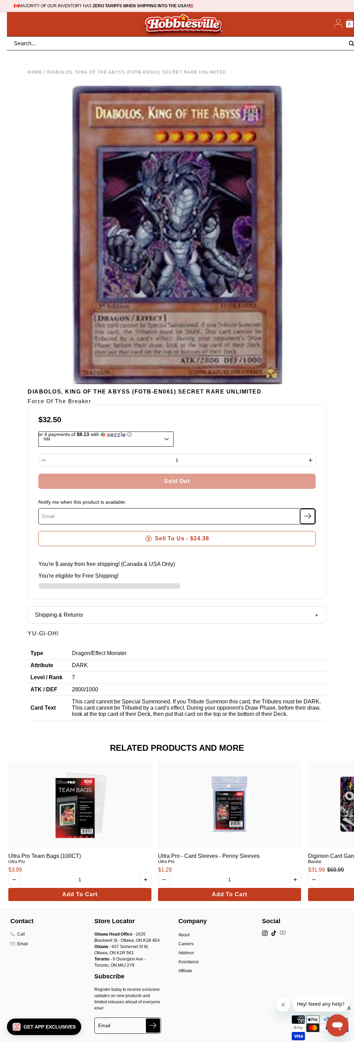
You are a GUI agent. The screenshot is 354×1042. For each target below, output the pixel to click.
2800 (78, 689)
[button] (44, 1027)
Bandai (315, 861)
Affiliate (185, 970)
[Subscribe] (307, 516)
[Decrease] (43, 460)
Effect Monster (109, 653)
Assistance (188, 961)
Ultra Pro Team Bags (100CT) (44, 856)
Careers (186, 943)
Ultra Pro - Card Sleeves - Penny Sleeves (209, 856)
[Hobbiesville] (183, 24)
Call (21, 934)
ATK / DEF (43, 689)
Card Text (43, 708)
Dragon (81, 653)
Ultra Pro (16, 861)
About (183, 934)
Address (186, 952)
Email (22, 943)
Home (35, 72)
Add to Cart (79, 894)
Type (36, 653)
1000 (92, 689)
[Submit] (153, 1025)
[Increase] (310, 460)
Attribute (41, 665)
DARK (80, 665)
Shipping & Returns (59, 615)
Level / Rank (46, 677)
